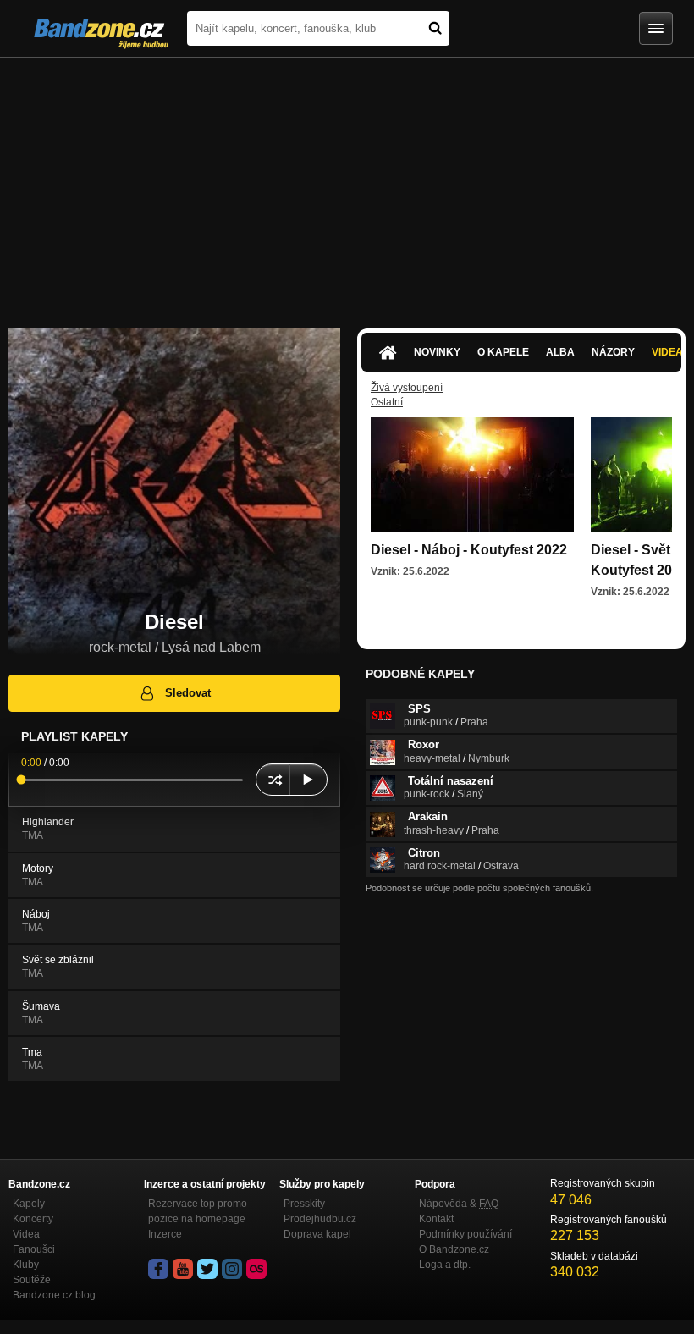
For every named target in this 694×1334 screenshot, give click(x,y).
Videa (26, 1234)
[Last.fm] (256, 1269)
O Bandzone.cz (454, 1249)
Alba (560, 352)
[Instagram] (232, 1269)
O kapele (503, 352)
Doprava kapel (317, 1234)
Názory (613, 352)
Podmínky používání (465, 1234)
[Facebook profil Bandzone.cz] (158, 1269)
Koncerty (33, 1219)
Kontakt (436, 1219)
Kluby (26, 1265)
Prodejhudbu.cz (320, 1219)
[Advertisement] (347, 184)
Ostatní (387, 402)
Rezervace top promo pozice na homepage (197, 1211)
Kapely (29, 1204)
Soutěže (32, 1280)
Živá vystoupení (407, 388)
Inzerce (165, 1234)
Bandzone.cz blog (54, 1295)
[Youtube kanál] (183, 1269)
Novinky (437, 352)
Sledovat (188, 692)
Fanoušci (34, 1249)
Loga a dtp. (445, 1265)
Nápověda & (458, 1204)
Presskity (304, 1204)
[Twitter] (207, 1269)
